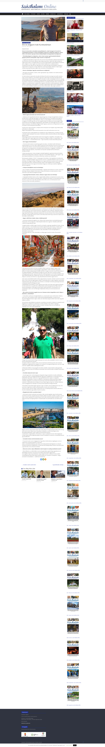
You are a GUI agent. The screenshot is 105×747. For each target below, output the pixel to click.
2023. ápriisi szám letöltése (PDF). (73, 142)
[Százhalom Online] (22, 14)
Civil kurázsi (27, 13)
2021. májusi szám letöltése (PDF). (73, 525)
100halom (66, 13)
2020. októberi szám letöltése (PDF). (73, 660)
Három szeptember (71, 91)
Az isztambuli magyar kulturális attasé (41, 479)
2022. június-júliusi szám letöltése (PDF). (74, 323)
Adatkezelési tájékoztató (25, 723)
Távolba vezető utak (26, 479)
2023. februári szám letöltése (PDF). (73, 187)
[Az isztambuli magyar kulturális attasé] (43, 471)
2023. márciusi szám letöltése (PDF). (73, 165)
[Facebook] (41, 459)
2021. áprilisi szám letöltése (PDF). (73, 547)
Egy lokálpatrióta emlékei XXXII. (73, 103)
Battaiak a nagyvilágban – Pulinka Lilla (57, 479)
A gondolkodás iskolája (59, 464)
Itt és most (33, 13)
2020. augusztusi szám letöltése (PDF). (74, 705)
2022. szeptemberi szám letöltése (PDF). (74, 278)
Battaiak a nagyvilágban (26, 42)
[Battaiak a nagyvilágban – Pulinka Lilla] (58, 471)
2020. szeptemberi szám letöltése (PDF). (74, 682)
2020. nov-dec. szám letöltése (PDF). (73, 637)
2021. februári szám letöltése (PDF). (73, 592)
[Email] (43, 459)
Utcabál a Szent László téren (29, 464)
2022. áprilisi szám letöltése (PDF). (73, 368)
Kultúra (43, 13)
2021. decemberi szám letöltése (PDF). (74, 413)
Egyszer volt (53, 13)
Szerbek (47, 13)
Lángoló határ (70, 79)
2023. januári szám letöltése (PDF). (73, 209)
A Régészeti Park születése (72, 67)
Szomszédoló (60, 13)
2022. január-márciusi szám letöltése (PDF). (74, 390)
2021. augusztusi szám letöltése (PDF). (74, 480)
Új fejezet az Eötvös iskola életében (73, 55)
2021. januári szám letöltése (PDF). (73, 615)
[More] (45, 459)
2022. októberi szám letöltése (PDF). (73, 256)
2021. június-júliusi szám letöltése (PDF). (74, 503)
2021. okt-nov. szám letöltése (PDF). (73, 435)
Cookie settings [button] (69, 745)
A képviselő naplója (71, 43)
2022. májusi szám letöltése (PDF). (73, 345)
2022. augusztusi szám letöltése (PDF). (74, 300)
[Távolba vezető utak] (28, 471)
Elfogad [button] (75, 745)
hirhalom (29, 46)
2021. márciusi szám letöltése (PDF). (73, 570)
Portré (38, 13)
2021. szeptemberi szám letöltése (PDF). (74, 458)
